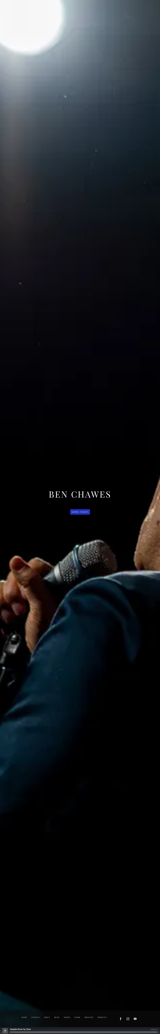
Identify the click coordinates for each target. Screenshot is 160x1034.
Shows (67, 1017)
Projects (102, 1017)
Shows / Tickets (80, 512)
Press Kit (88, 1017)
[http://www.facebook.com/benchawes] (120, 1018)
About (47, 1017)
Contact (35, 1017)
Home (24, 1017)
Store (77, 1017)
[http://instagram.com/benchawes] (127, 1018)
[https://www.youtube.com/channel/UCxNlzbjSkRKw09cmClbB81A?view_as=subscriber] (135, 1018)
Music (57, 1017)
